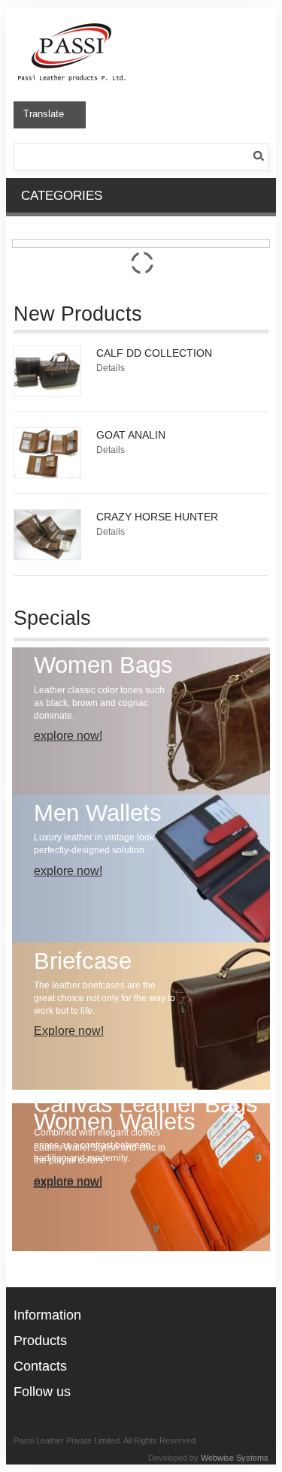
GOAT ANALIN (130, 435)
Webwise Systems (234, 1457)
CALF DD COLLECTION (154, 353)
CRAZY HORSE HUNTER (157, 517)
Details (110, 368)
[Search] (260, 153)
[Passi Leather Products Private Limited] (72, 24)
